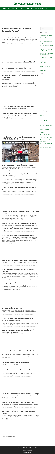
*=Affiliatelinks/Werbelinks (27, 450)
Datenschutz (25, 447)
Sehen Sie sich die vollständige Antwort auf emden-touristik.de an (25, 71)
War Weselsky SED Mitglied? (46, 35)
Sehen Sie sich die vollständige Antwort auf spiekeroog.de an (24, 194)
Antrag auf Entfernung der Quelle (8, 43)
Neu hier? (14, 8)
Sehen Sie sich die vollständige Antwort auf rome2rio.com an (24, 170)
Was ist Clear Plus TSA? (45, 134)
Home (4, 8)
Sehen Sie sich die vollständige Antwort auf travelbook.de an (24, 243)
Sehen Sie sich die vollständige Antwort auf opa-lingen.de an (24, 279)
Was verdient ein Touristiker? (46, 117)
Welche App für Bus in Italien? (46, 137)
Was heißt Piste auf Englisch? (46, 147)
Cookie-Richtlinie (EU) (33, 447)
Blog (9, 8)
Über (46, 8)
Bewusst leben (39, 8)
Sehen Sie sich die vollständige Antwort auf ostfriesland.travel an (25, 43)
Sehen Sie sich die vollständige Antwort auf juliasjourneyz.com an (25, 265)
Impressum (20, 447)
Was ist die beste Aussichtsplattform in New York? (45, 122)
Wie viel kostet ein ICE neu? (8, 437)
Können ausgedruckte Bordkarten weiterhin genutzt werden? (46, 131)
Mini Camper (30, 8)
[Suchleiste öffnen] (51, 8)
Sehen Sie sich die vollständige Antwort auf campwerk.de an (24, 358)
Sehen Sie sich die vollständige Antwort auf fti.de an (23, 376)
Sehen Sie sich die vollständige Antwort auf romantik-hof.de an (24, 231)
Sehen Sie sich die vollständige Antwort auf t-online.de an (23, 366)
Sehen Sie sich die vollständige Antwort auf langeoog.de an (24, 314)
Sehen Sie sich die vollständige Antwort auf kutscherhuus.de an (24, 183)
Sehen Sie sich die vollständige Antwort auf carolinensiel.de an (24, 333)
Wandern (21, 8)
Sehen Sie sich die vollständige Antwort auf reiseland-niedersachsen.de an (26, 326)
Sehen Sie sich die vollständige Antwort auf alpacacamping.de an (25, 407)
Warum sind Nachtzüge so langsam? (9, 436)
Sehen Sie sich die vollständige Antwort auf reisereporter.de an (24, 290)
